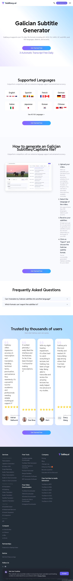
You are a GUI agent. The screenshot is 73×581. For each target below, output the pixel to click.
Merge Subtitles (27, 473)
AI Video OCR (6, 466)
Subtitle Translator (7, 498)
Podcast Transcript (27, 470)
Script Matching (7, 469)
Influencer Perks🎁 (47, 467)
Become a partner (47, 470)
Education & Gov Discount (50, 472)
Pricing (44, 458)
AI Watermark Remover (9, 509)
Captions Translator (8, 501)
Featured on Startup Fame (10, 547)
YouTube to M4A (47, 487)
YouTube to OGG (47, 501)
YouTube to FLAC (47, 495)
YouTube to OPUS (47, 498)
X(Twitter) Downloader (29, 496)
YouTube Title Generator (29, 463)
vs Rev (4, 535)
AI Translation (6, 486)
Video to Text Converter (9, 481)
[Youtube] (5, 566)
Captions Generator (8, 463)
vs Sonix (4, 538)
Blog (43, 461)
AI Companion (6, 515)
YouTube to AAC (46, 493)
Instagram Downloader (29, 504)
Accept (64, 573)
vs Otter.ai (5, 532)
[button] (54, 3)
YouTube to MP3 (46, 484)
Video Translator (7, 492)
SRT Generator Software (29, 479)
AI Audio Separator (8, 512)
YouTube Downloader (28, 491)
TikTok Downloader (28, 494)
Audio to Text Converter (9, 478)
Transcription (6, 461)
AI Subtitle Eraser (7, 507)
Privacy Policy (42, 576)
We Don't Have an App (9, 557)
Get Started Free (61, 3)
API (3, 521)
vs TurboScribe (6, 529)
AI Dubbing (5, 489)
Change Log (45, 464)
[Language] (54, 3)
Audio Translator (7, 495)
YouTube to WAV (47, 490)
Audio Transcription (8, 472)
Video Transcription (8, 475)
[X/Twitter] (3, 567)
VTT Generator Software (29, 476)
